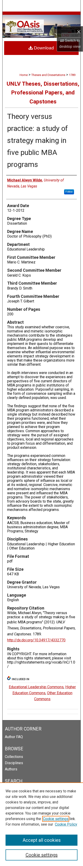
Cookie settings (55, 819)
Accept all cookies (42, 840)
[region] (41, 824)
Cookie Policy (66, 824)
